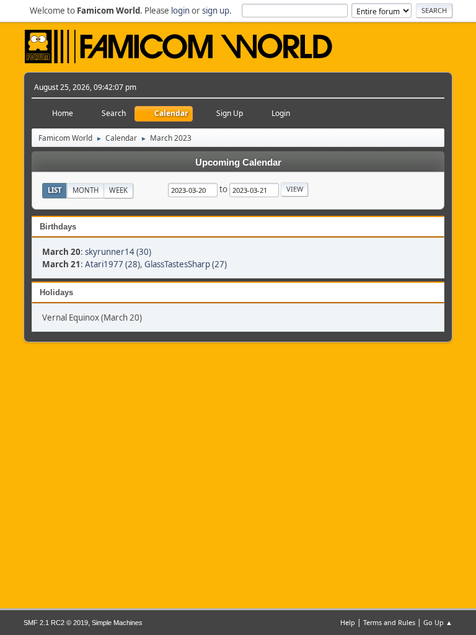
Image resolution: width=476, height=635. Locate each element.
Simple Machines (117, 622)
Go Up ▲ (437, 622)
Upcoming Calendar (238, 162)
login (180, 10)
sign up (215, 10)
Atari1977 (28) (112, 264)
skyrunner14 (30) (118, 251)
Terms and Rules (389, 622)
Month (86, 190)
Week (118, 190)
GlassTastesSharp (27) (185, 264)
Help (347, 622)
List (55, 190)
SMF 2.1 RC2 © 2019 (56, 622)
